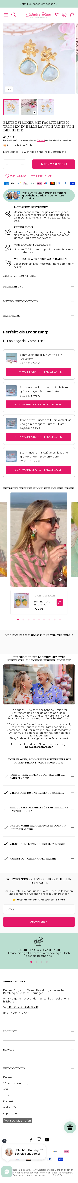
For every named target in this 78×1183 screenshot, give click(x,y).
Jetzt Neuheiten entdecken (37, 3)
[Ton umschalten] (60, 580)
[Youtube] (47, 1139)
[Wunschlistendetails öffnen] (57, 15)
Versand (41, 140)
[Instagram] (39, 1139)
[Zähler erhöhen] (22, 164)
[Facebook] (31, 1139)
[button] (6, 14)
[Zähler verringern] (7, 164)
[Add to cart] (59, 602)
